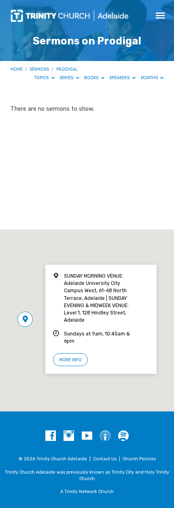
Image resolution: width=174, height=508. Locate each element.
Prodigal (67, 69)
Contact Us (105, 459)
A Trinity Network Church (87, 491)
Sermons (39, 69)
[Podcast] (105, 436)
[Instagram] (69, 436)
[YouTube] (87, 436)
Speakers (120, 77)
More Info (70, 360)
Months (150, 77)
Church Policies (139, 459)
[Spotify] (123, 436)
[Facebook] (50, 436)
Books (92, 77)
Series (66, 77)
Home (17, 69)
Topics (42, 77)
